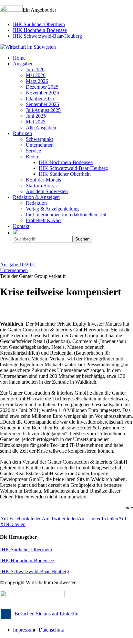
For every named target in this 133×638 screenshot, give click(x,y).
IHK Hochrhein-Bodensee (40, 30)
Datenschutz (51, 630)
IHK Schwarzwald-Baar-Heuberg (47, 36)
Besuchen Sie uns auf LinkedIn (46, 613)
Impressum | (26, 630)
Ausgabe (18, 264)
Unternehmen (14, 270)
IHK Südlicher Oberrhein (39, 24)
